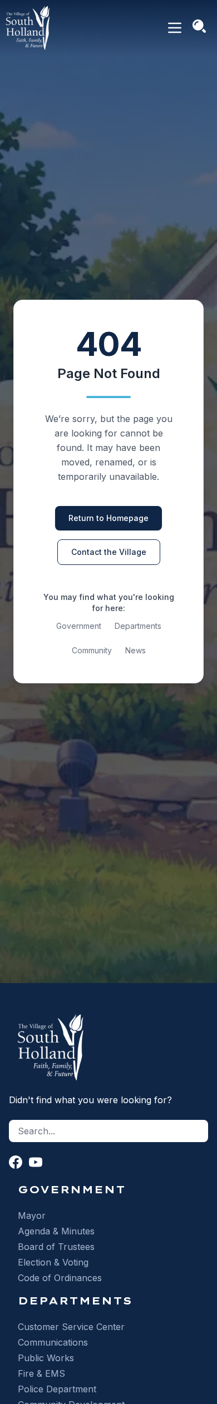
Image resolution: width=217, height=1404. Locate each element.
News (135, 650)
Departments (138, 626)
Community (92, 650)
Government (78, 626)
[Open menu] (175, 28)
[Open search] (199, 26)
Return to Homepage (108, 518)
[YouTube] (35, 1162)
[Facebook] (15, 1162)
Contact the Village (108, 552)
